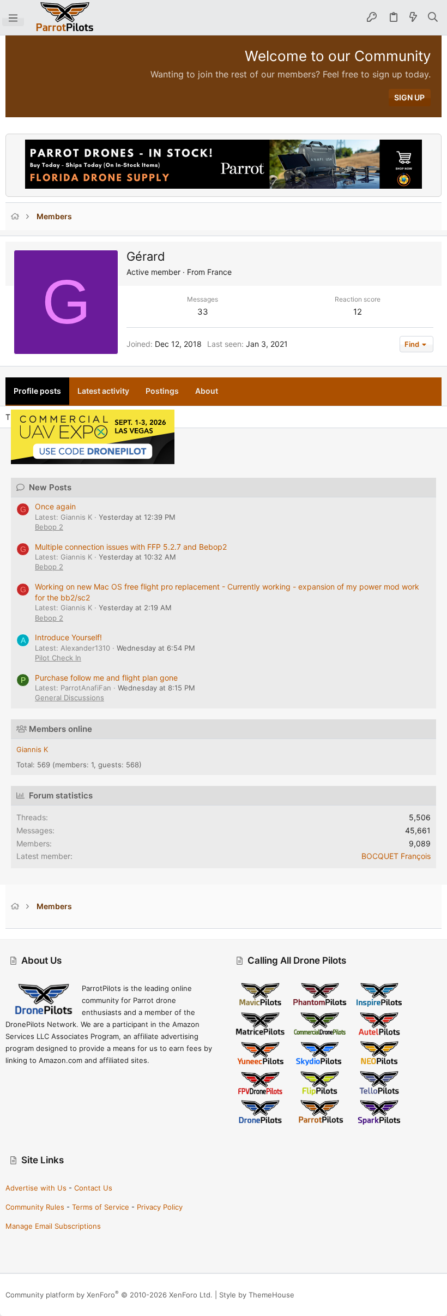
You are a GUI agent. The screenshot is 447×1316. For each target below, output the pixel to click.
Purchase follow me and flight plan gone (106, 677)
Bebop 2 (49, 526)
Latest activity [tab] (103, 390)
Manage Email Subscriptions (53, 1226)
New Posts (50, 487)
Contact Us (93, 1187)
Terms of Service (100, 1207)
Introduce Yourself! (68, 637)
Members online (60, 729)
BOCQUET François (396, 856)
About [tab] (206, 390)
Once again (55, 506)
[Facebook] (387, 1295)
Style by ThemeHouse (256, 1294)
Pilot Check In (58, 657)
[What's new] (413, 17)
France (219, 272)
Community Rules (34, 1207)
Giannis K (32, 749)
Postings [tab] (162, 390)
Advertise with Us (36, 1187)
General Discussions (69, 697)
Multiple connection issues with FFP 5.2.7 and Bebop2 (131, 546)
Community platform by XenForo (109, 1294)
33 (202, 312)
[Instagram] (404, 1295)
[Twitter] (437, 1295)
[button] (13, 17)
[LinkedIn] (420, 1295)
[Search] (433, 17)
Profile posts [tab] (37, 390)
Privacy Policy (160, 1207)
